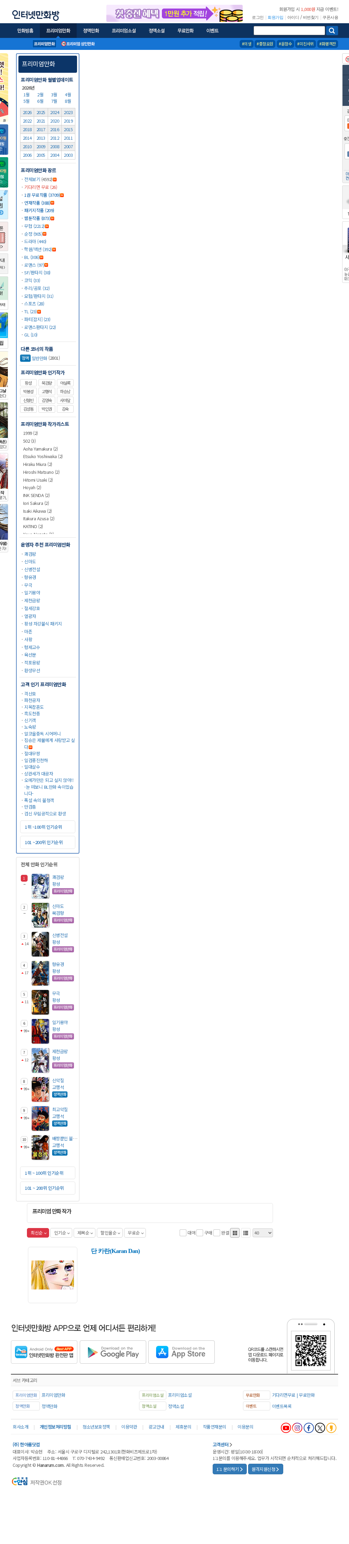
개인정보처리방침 (55, 1426)
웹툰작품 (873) (37, 218)
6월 (41, 101)
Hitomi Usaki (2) (38, 480)
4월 (68, 94)
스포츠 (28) (34, 303)
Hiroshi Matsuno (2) (41, 472)
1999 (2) (30, 433)
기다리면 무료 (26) (40, 187)
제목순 (83, 1232)
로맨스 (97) (34, 265)
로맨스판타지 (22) (40, 327)
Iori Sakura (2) (36, 503)
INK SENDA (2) (36, 495)
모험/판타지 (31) (39, 296)
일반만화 (34, 358)
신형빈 (28, 400)
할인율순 (108, 1232)
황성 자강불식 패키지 (43, 623)
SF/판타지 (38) (37, 272)
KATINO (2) (33, 526)
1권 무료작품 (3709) (42, 195)
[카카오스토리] (331, 1428)
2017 (40, 129)
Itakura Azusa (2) (39, 518)
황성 (28, 383)
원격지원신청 (263, 1469)
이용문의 (245, 1426)
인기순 (60, 1232)
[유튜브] (286, 1428)
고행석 (47, 391)
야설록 (65, 383)
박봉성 (28, 391)
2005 (40, 155)
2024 (54, 112)
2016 (54, 129)
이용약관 (129, 1426)
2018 (27, 129)
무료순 (134, 1232)
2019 (68, 121)
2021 (40, 121)
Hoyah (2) (32, 487)
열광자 (30, 616)
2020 (54, 121)
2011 (68, 138)
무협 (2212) (34, 226)
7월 (55, 101)
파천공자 (32, 700)
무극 (28, 585)
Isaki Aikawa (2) (37, 511)
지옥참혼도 (34, 707)
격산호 (30, 693)
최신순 (37, 1232)
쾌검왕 (30, 554)
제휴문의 (183, 1426)
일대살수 (32, 766)
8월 (68, 101)
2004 (54, 155)
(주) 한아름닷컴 (26, 1444)
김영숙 (47, 400)
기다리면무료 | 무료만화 (293, 1395)
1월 (27, 94)
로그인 (258, 17)
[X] (320, 1428)
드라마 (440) (35, 241)
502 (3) (29, 441)
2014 (27, 138)
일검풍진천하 (36, 760)
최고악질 (60, 1109)
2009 (40, 146)
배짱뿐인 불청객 (66, 1138)
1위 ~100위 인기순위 (43, 827)
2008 (54, 146)
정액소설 (176, 1406)
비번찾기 (311, 17)
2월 (41, 94)
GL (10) (30, 334)
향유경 (30, 577)
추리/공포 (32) (36, 288)
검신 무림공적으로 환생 (45, 813)
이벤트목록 (282, 1406)
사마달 (65, 400)
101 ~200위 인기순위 (43, 842)
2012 (54, 138)
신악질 (58, 1080)
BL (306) (31, 257)
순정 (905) (33, 234)
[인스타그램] (297, 1428)
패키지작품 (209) (39, 210)
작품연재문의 (214, 1426)
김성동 (28, 409)
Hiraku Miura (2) (37, 464)
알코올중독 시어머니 (42, 733)
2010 (27, 146)
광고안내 (156, 1426)
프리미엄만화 (38, 63)
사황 (28, 639)
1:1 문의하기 (227, 1469)
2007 (68, 146)
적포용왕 (32, 662)
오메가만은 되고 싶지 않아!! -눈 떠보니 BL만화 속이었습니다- (48, 787)
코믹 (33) (32, 280)
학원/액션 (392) (38, 249)
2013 (40, 138)
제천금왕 (32, 600)
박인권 (47, 409)
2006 (27, 155)
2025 (40, 112)
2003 (68, 155)
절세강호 (32, 608)
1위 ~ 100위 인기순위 (44, 1173)
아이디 (293, 17)
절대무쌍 (32, 753)
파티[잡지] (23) (37, 319)
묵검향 (47, 383)
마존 (28, 631)
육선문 (30, 654)
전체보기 (32, 179)
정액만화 (49, 1406)
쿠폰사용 (330, 17)
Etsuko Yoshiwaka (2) (43, 456)
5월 (27, 101)
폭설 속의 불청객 (39, 800)
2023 (68, 112)
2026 (27, 112)
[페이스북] (309, 1428)
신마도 (30, 561)
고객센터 (220, 1444)
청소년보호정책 (96, 1426)
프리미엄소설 (180, 1395)
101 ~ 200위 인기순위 (44, 1188)
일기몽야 (32, 592)
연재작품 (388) (37, 202)
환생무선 (32, 670)
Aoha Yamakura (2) (40, 448)
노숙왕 (30, 726)
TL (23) (30, 311)
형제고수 (32, 647)
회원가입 (275, 17)
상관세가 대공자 (38, 773)
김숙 (65, 409)
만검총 (30, 806)
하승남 (65, 391)
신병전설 (32, 569)
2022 (27, 121)
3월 (55, 94)
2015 (68, 129)
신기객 (30, 720)
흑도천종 (32, 713)
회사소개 (20, 1426)
